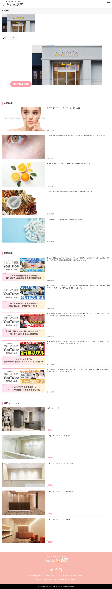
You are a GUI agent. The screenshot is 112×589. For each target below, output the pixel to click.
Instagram (60, 569)
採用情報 (73, 580)
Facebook (56, 569)
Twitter (51, 569)
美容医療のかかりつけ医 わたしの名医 (50, 586)
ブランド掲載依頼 (77, 576)
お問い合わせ (32, 576)
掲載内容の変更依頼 (21, 84)
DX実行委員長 (47, 580)
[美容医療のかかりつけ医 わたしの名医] (56, 561)
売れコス (38, 580)
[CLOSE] (108, 3)
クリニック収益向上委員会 (61, 580)
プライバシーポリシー (50, 576)
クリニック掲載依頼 (65, 576)
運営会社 (40, 576)
